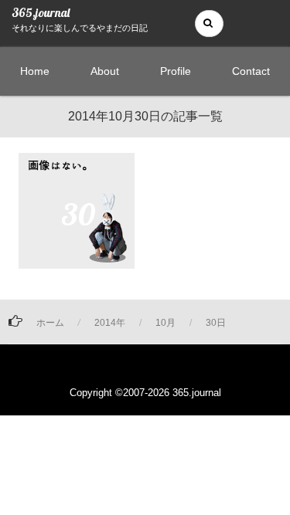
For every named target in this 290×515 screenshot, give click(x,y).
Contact (251, 71)
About (104, 71)
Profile (175, 71)
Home (34, 71)
